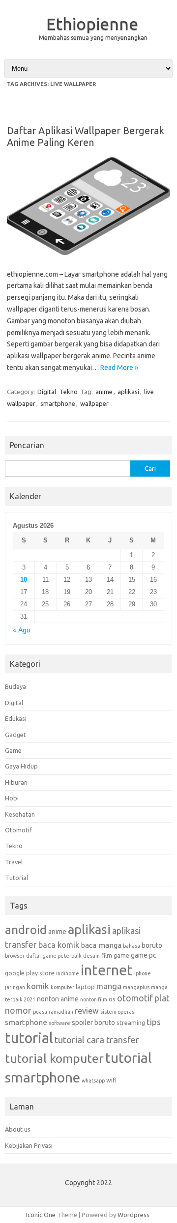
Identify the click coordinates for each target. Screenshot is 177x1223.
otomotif (135, 998)
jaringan (15, 987)
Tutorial (16, 877)
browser (15, 956)
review (87, 1010)
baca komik (58, 944)
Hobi (12, 798)
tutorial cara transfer (97, 1040)
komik (38, 986)
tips (154, 1021)
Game (13, 750)
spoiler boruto (93, 1022)
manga (108, 986)
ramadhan (61, 1012)
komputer (62, 987)
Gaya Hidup (21, 766)
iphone (142, 973)
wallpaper (94, 403)
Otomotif (18, 829)
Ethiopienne (92, 23)
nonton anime (58, 999)
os (112, 998)
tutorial (29, 1038)
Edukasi (16, 718)
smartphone (57, 403)
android (26, 930)
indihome (67, 973)
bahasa (131, 946)
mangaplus (136, 987)
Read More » (119, 367)
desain (91, 956)
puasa (40, 1012)
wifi (111, 1080)
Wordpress (133, 1214)
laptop (85, 986)
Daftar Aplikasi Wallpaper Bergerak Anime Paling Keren (85, 136)
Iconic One (41, 1214)
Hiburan (16, 782)
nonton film (93, 999)
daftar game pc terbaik (54, 956)
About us (17, 1129)
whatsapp (93, 1080)
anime (104, 391)
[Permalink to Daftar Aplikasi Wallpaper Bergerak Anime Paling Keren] (88, 252)
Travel (14, 861)
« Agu (21, 630)
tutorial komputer (54, 1058)
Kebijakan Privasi (29, 1145)
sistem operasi (118, 1012)
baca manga (101, 945)
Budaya (15, 686)
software (59, 1023)
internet (107, 970)
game (121, 955)
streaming (131, 1022)
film (106, 955)
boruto (152, 945)
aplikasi (128, 391)
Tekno (68, 391)
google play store (30, 972)
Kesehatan (20, 814)
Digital (46, 391)
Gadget (15, 734)
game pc (143, 955)
